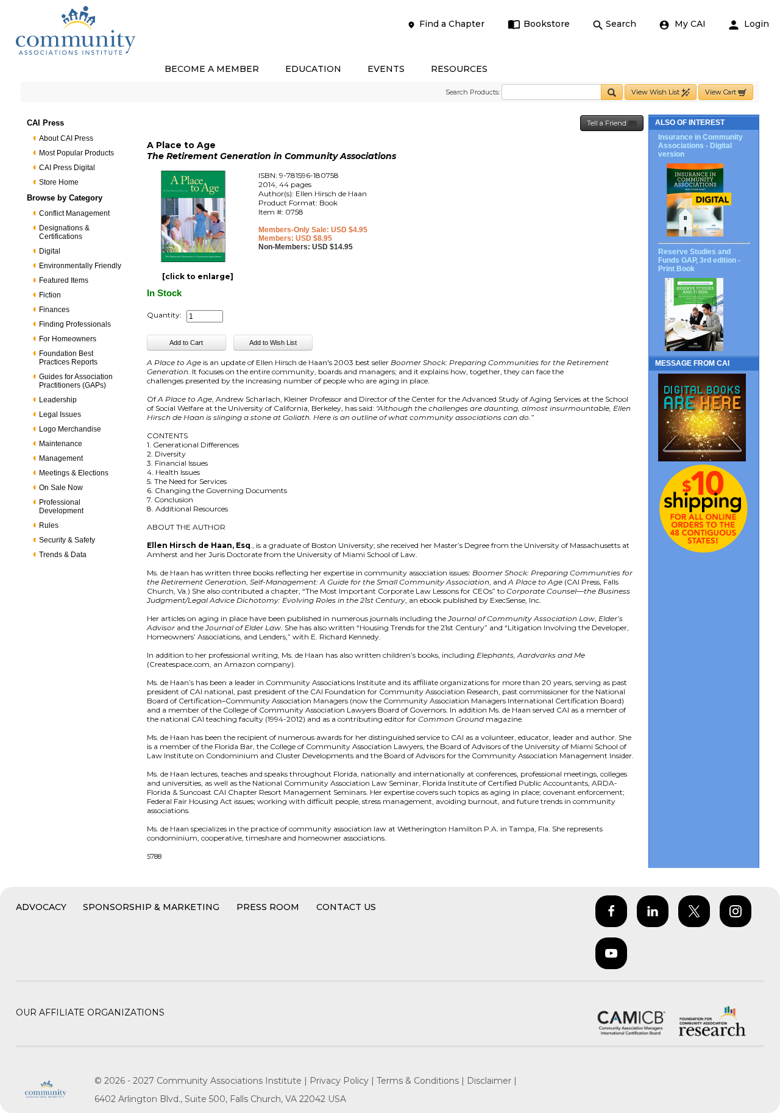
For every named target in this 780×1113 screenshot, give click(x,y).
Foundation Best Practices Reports (68, 357)
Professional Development (61, 506)
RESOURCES (459, 68)
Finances (54, 309)
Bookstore (546, 23)
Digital (49, 251)
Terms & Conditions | (422, 1080)
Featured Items (63, 280)
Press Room (267, 906)
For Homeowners (67, 339)
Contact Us (346, 906)
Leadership (58, 400)
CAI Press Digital (67, 167)
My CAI (689, 23)
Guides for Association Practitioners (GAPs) (76, 380)
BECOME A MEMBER (212, 68)
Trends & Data (63, 554)
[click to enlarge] (197, 276)
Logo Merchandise (70, 429)
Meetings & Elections (73, 473)
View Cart (721, 92)
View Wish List (656, 92)
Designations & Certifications (64, 232)
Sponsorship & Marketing (151, 906)
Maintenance (60, 443)
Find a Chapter (451, 23)
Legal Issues (60, 414)
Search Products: (472, 92)
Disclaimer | (492, 1080)
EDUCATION (313, 68)
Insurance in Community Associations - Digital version (700, 145)
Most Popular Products (76, 153)
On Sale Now (61, 487)
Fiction (50, 295)
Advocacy (41, 906)
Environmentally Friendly (80, 265)
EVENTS (386, 68)
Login (755, 23)
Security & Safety (67, 540)
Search (621, 23)
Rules (48, 525)
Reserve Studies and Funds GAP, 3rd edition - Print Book (699, 260)
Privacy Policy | (343, 1080)
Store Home (59, 182)
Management (61, 458)
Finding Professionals (75, 324)
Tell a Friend (607, 123)
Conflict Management (74, 213)
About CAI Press (66, 138)
